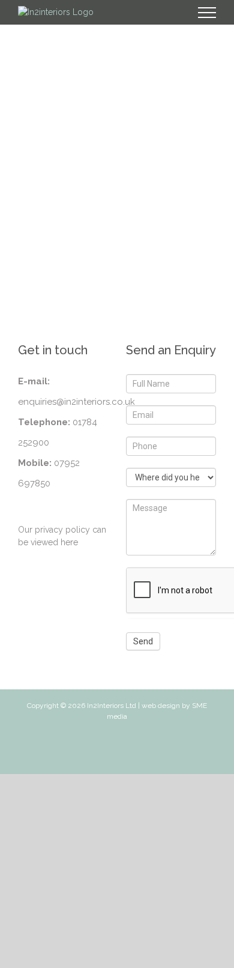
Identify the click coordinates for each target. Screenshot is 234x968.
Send (143, 641)
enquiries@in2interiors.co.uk (76, 401)
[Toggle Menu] (207, 12)
